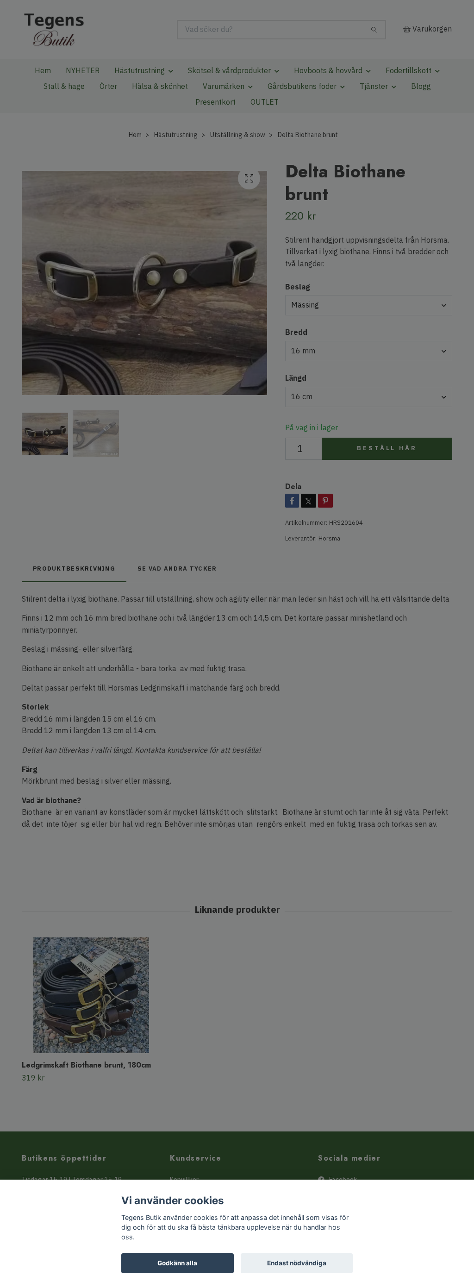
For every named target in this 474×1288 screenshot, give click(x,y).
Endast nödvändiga (296, 1263)
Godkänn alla (177, 1263)
